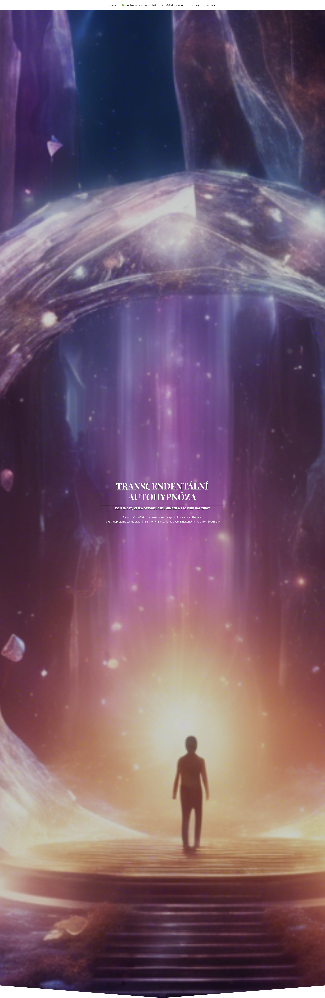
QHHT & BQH (196, 5)
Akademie (211, 5)
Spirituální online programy (172, 5)
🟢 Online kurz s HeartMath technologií (138, 5)
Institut (113, 5)
